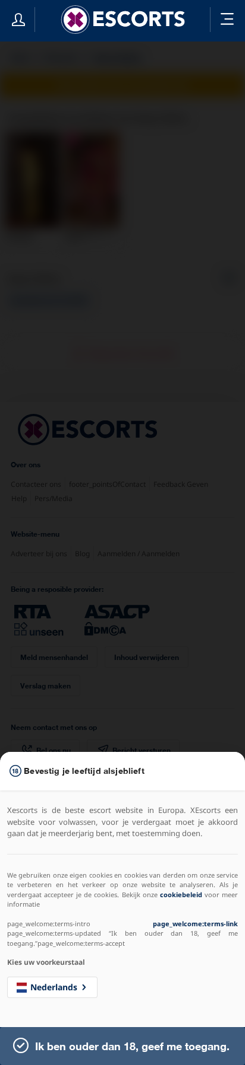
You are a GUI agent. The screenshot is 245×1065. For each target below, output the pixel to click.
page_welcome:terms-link (195, 923)
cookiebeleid (181, 894)
